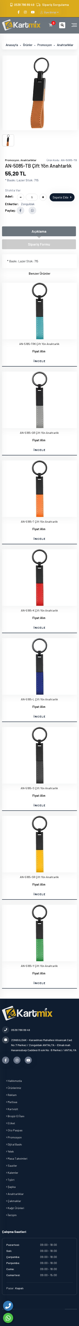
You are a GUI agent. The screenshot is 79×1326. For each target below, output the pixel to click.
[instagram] (25, 12)
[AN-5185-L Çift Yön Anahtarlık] (39, 666)
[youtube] (33, 12)
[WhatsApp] (8, 1318)
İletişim (12, 1215)
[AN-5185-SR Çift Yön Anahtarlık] (39, 844)
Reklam (12, 1095)
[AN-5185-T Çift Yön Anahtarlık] (39, 488)
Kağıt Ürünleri (15, 1208)
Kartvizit (12, 1109)
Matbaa (12, 1102)
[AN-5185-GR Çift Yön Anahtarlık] (39, 400)
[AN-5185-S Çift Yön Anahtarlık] (39, 755)
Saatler (12, 1165)
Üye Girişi (50, 12)
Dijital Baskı (14, 1144)
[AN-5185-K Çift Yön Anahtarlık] (39, 577)
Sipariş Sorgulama (55, 4)
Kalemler (12, 1172)
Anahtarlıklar (65, 45)
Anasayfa (12, 45)
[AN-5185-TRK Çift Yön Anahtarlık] (39, 311)
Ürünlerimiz (14, 1088)
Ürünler (27, 45)
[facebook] (19, 12)
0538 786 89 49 (24, 4)
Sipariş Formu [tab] (39, 244)
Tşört (11, 1179)
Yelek (10, 1151)
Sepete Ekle (60, 197)
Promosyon (44, 45)
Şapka (11, 1186)
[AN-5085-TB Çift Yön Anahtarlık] (39, 93)
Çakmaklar (14, 1201)
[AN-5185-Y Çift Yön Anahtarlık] (39, 933)
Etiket (11, 1123)
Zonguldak (27, 204)
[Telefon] (8, 1306)
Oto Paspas (14, 1130)
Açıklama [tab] (39, 231)
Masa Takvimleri (17, 1158)
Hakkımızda (14, 1080)
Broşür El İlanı (15, 1116)
